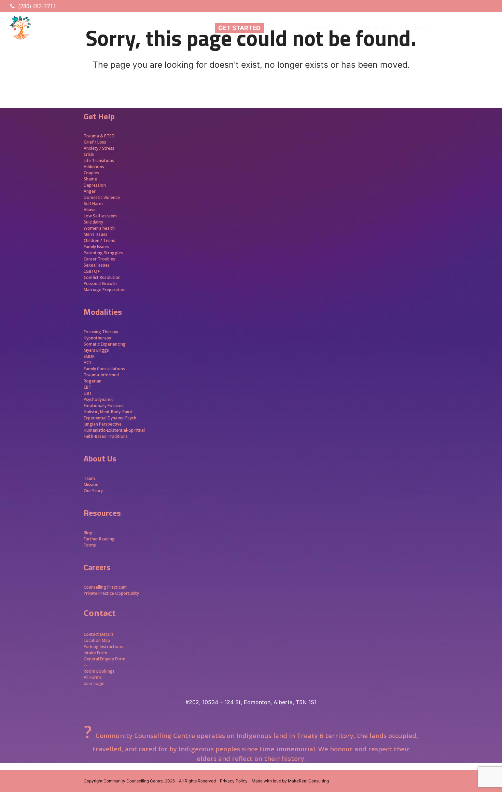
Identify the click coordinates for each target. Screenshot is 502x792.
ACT (88, 362)
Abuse (90, 210)
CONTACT (371, 27)
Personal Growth (101, 283)
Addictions (94, 167)
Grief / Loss (95, 142)
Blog (88, 533)
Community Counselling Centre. (133, 780)
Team (89, 478)
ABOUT (278, 27)
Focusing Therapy (101, 332)
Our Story (93, 491)
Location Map (97, 640)
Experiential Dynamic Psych (110, 418)
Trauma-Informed (102, 375)
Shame (90, 179)
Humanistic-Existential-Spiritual (114, 430)
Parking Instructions (103, 646)
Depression (95, 185)
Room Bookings (99, 671)
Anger (90, 191)
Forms (90, 545)
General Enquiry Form (104, 659)
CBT (87, 387)
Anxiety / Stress (99, 148)
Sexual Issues (97, 265)
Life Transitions (99, 160)
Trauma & (94, 136)
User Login (94, 683)
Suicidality (93, 222)
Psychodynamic (98, 399)
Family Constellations (105, 369)
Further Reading (99, 539)
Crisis (89, 154)
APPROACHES (465, 27)
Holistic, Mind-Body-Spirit (108, 412)
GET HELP (415, 27)
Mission (91, 484)
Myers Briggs (96, 350)
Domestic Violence (102, 197)
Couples (91, 173)
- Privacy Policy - (234, 780)
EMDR (89, 356)
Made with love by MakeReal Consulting (290, 780)
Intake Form (95, 653)
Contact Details (99, 634)
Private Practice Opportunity (111, 593)
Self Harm (93, 203)
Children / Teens (99, 240)
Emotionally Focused (104, 405)
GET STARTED (239, 27)
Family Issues (96, 247)
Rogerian (92, 381)
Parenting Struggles (103, 253)
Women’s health (99, 228)
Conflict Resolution (102, 277)
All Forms (93, 677)
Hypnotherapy (97, 338)
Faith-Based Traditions (106, 436)
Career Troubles (99, 259)
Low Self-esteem (100, 216)
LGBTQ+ (92, 271)
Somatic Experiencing (105, 344)
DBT (88, 393)
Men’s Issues (96, 234)
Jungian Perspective (103, 424)
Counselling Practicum (105, 587)
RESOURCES (322, 27)
